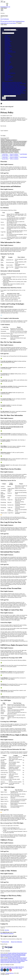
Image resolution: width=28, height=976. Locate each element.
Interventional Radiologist (10, 73)
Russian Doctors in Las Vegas (7, 960)
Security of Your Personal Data (18, 145)
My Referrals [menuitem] (18, 21)
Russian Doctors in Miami (18, 960)
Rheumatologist (8, 62)
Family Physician (8, 68)
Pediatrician (7, 70)
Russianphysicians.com (5, 6)
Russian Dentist (20, 953)
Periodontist (7, 42)
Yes (1, 109)
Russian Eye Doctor (11, 954)
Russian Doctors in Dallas (9, 958)
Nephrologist (7, 58)
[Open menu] (2, 2)
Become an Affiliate (14, 966)
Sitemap (20, 968)
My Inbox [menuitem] (13, 21)
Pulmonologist (8, 61)
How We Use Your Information (6, 142)
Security (13, 968)
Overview (3, 140)
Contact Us (16, 152)
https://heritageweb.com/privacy (7, 933)
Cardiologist (7, 54)
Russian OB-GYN (9, 955)
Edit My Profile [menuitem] (7, 21)
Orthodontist (7, 40)
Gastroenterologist (8, 56)
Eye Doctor (7, 47)
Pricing (8, 966)
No (4, 109)
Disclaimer (9, 968)
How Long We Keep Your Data (19, 144)
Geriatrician (7, 69)
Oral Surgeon (7, 38)
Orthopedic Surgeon (9, 76)
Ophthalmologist (8, 48)
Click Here (6, 930)
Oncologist (7, 60)
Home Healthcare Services (10, 51)
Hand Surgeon (8, 75)
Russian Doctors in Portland (15, 961)
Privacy (22, 966)
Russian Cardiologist (12, 953)
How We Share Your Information (20, 142)
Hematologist (7, 57)
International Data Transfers (6, 145)
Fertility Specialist (8, 50)
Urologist (7, 78)
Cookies (2, 968)
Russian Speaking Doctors (14, 956)
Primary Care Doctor (9, 67)
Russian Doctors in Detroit (20, 958)
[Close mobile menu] (4, 2)
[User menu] (1, 20)
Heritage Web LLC (10, 973)
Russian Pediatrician (18, 955)
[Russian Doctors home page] (7, 5)
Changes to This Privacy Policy (7, 152)
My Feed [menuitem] (2, 21)
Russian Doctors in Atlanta (13, 957)
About (2, 966)
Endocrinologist (8, 55)
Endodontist (7, 37)
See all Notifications (5, 19)
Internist (6, 53)
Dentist (6, 36)
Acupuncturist (7, 35)
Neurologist (7, 63)
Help (19, 966)
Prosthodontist (8, 43)
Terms (5, 968)
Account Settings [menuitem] (12, 23)
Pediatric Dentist (8, 41)
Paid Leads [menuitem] (6, 23)
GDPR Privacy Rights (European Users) (8, 148)
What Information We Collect (6, 141)
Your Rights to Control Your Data (7, 146)
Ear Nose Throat (8, 46)
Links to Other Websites (13, 151)
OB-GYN (7, 64)
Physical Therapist (8, 66)
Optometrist (7, 49)
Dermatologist (7, 44)
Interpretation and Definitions (11, 140)
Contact (5, 966)
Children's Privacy (4, 151)
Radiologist (7, 71)
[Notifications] (2, 10)
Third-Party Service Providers (6, 144)
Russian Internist (18, 954)
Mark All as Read (4, 15)
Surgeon (6, 74)
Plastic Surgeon (8, 77)
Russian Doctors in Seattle (15, 962)
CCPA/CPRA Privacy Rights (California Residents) (10, 149)
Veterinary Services (9, 80)
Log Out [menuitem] (19, 23)
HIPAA (16, 968)
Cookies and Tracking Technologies (20, 141)
